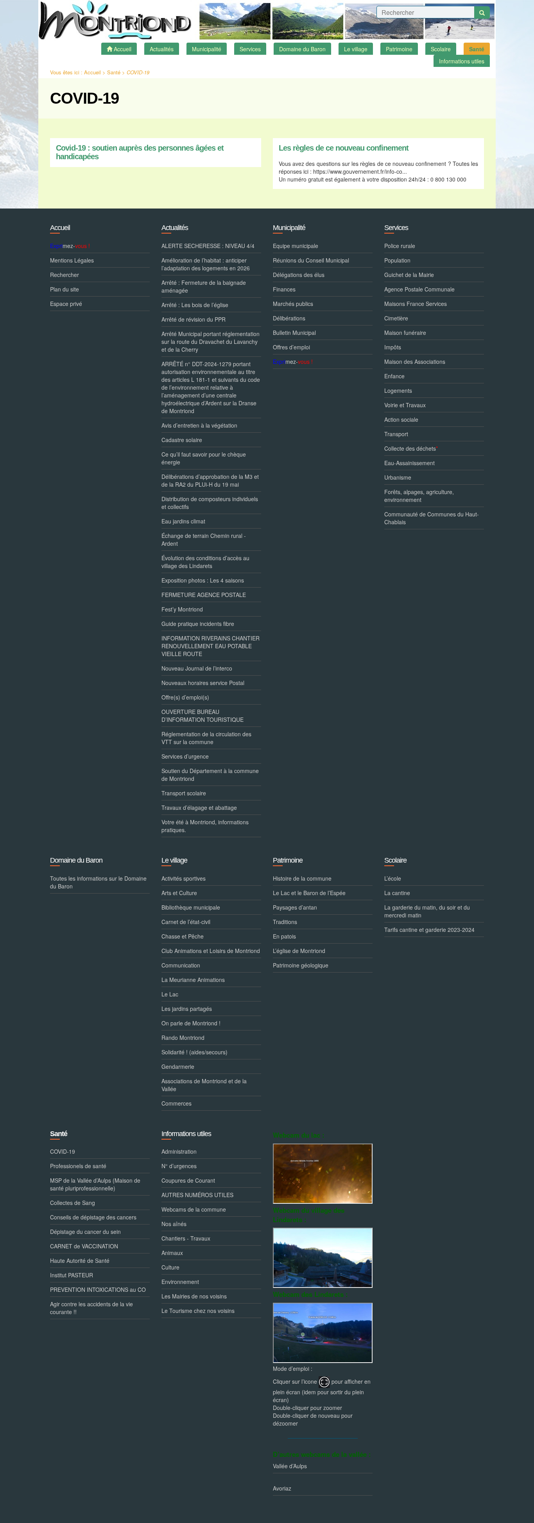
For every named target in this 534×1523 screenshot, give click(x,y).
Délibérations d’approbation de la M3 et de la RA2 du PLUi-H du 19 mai (210, 480)
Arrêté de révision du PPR (193, 319)
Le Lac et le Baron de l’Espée (309, 893)
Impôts (392, 347)
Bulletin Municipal (294, 332)
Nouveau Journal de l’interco (196, 668)
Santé (113, 72)
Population (397, 260)
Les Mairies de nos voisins (194, 1296)
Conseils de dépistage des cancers (93, 1217)
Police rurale (399, 246)
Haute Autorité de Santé (79, 1260)
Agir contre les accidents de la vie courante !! (91, 1308)
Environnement (180, 1282)
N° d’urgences (179, 1166)
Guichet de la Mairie (409, 275)
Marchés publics (293, 303)
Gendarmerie (177, 1066)
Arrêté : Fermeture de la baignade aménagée (203, 286)
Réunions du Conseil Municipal (311, 260)
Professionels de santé (78, 1166)
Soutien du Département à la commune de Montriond (210, 774)
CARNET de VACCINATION (84, 1246)
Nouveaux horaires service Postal (202, 683)
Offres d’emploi (291, 347)
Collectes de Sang (72, 1203)
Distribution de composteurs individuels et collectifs (209, 503)
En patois (284, 936)
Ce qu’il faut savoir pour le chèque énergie (203, 458)
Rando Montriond (182, 1037)
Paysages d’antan (295, 907)
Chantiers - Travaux (185, 1238)
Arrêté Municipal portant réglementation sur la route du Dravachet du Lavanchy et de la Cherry (210, 341)
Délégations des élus (298, 275)
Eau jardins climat (183, 521)
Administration (179, 1151)
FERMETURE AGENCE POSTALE (203, 595)
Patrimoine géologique (300, 965)
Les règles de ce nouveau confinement (344, 148)
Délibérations (289, 318)
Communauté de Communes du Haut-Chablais (431, 518)
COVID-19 (62, 1151)
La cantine (397, 893)
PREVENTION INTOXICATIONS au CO (98, 1289)
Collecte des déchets (411, 448)
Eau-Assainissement (409, 463)
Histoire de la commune (302, 878)
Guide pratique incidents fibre (197, 624)
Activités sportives (183, 878)
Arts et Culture (179, 893)
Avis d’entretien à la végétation (199, 425)
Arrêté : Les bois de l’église (194, 305)
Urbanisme (397, 477)
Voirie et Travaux (405, 405)
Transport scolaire (183, 793)
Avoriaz (282, 1488)
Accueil (92, 72)
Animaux (172, 1253)
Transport (396, 434)
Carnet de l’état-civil (185, 922)
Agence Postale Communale (419, 289)
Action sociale (401, 419)
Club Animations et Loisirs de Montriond (210, 951)
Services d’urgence (185, 756)
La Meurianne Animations (193, 980)
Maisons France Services (415, 303)
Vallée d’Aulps (290, 1466)
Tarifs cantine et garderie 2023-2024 (429, 929)
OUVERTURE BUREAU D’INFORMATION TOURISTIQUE (202, 715)
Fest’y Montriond (182, 609)
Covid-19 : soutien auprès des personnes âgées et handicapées (140, 152)
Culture (170, 1267)
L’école (392, 878)
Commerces (176, 1103)
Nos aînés (173, 1224)
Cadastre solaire (181, 440)
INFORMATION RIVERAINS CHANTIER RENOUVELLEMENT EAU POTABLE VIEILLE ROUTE (210, 646)
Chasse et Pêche (182, 936)
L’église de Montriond (299, 951)
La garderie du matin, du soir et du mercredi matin (427, 911)
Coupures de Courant (188, 1180)
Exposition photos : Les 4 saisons (202, 580)
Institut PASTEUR (71, 1275)
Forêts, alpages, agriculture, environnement (419, 495)
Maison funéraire (405, 332)
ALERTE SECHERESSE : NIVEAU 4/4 (207, 246)
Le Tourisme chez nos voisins (198, 1310)
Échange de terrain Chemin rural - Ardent (203, 539)
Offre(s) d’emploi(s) (185, 697)
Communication (180, 965)
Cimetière (396, 318)
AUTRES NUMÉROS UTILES (197, 1195)
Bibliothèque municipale (190, 907)
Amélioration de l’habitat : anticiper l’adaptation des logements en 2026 (205, 264)
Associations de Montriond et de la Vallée (204, 1085)
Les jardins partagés (186, 1008)
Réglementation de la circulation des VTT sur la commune (206, 738)
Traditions (285, 922)
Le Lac (169, 994)
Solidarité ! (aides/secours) (194, 1052)
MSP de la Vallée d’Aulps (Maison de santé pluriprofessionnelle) (95, 1184)
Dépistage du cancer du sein (85, 1231)
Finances (284, 289)
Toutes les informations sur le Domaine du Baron (98, 882)
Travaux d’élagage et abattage (199, 807)
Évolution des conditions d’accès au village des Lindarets (205, 562)
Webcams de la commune (193, 1209)
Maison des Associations (414, 361)
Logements (398, 390)
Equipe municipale (295, 246)
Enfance (394, 376)
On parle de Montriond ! (190, 1023)
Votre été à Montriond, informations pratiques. (205, 826)
